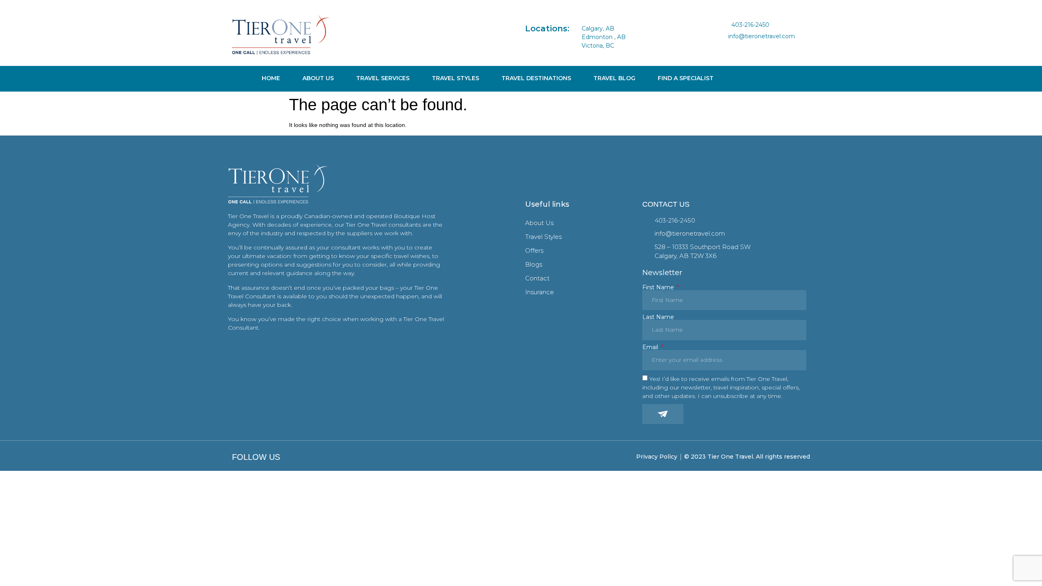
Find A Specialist (686, 78)
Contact (537, 278)
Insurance (539, 292)
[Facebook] (726, 47)
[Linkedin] (753, 47)
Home (271, 78)
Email (651, 347)
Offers (534, 250)
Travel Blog (614, 78)
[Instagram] (739, 47)
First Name (659, 287)
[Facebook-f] (286, 457)
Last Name (658, 317)
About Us (318, 78)
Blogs (533, 264)
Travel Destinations (536, 78)
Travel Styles (455, 78)
